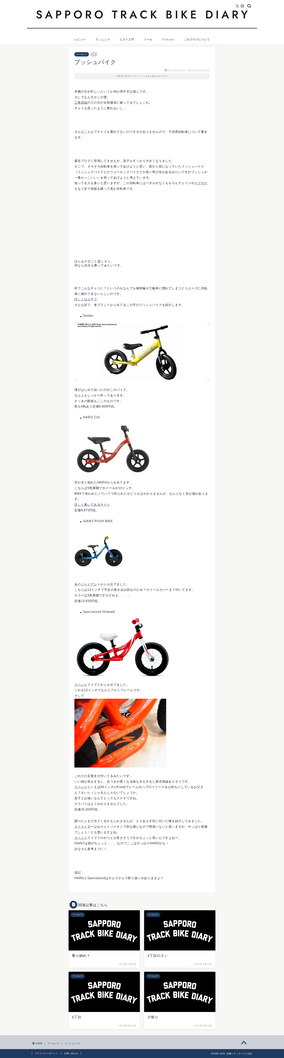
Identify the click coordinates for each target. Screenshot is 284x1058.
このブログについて (197, 39)
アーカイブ (81, 54)
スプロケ (201, 183)
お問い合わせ (71, 1053)
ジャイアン (89, 584)
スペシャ (80, 684)
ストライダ (82, 826)
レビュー (80, 39)
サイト (79, 395)
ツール (148, 39)
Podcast (168, 39)
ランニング (102, 39)
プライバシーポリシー (46, 1053)
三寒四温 (80, 102)
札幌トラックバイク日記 (142, 1)
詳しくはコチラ (85, 299)
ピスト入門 (127, 39)
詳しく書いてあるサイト (92, 504)
